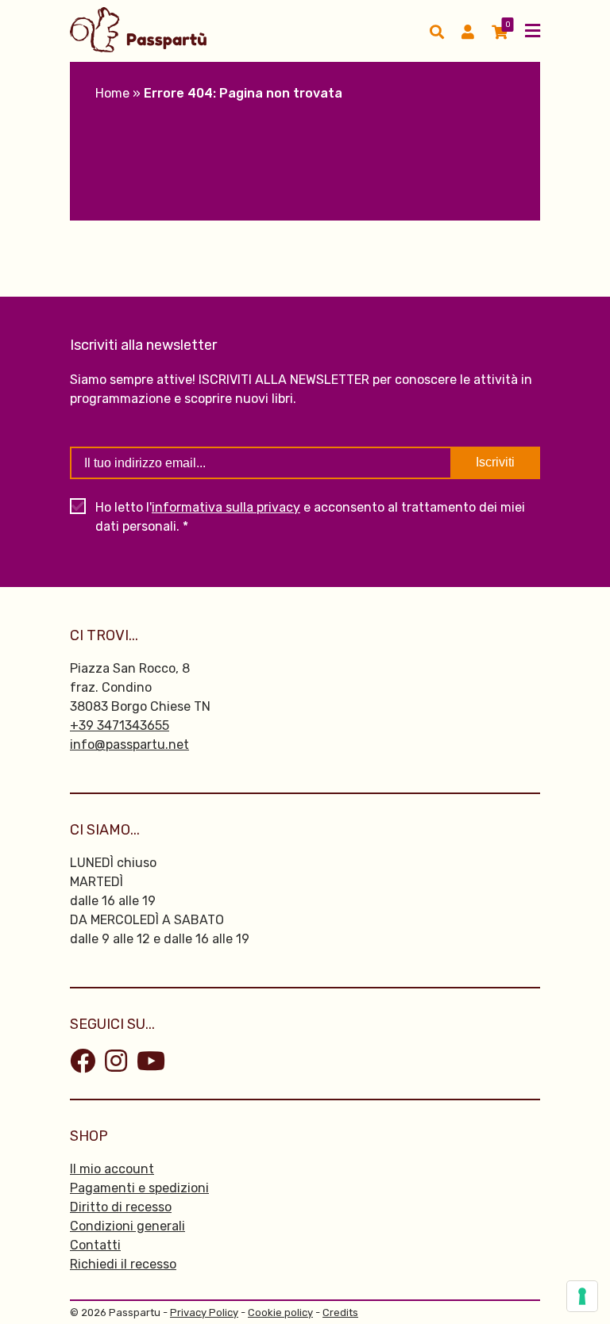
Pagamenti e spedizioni (139, 1187)
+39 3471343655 (119, 725)
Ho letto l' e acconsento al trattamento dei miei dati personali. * (310, 517)
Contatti (95, 1245)
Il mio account (112, 1168)
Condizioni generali (127, 1226)
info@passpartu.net (129, 744)
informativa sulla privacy (226, 507)
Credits (340, 1312)
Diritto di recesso (121, 1207)
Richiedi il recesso (123, 1264)
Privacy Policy (204, 1312)
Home (112, 93)
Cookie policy (280, 1312)
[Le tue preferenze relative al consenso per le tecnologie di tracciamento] (582, 1296)
